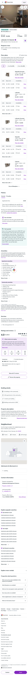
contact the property (12, 212)
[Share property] (25, 7)
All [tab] (3, 66)
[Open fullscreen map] (24, 440)
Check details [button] (5, 244)
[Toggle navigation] (2, 2)
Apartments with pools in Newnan (8, 561)
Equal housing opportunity (7, 667)
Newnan (22, 609)
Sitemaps (3, 632)
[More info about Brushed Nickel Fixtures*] (15, 265)
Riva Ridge (3, 610)
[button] (14, 16)
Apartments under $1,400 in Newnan (8, 541)
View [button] (25, 84)
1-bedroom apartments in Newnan (8, 517)
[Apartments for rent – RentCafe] (13, 2)
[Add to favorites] (21, 7)
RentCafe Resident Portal (6, 646)
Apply (20, 672)
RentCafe (3, 609)
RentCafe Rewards (5, 639)
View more (4, 223)
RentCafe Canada (5, 637)
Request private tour (22, 418)
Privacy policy (4, 653)
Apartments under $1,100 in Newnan (8, 533)
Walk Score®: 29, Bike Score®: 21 (9, 466)
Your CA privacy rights (5, 655)
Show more (5, 347)
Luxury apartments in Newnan (7, 556)
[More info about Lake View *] (9, 275)
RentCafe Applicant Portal (6, 644)
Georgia (8, 609)
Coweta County (15, 609)
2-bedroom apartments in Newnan (8, 520)
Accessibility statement (6, 658)
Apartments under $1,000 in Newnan (8, 531)
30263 (19, 431)
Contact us (3, 623)
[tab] (11, 66)
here (22, 206)
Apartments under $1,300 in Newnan (8, 539)
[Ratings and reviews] (15, 330)
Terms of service (4, 651)
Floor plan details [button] (19, 77)
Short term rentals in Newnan (7, 553)
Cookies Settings (4, 660)
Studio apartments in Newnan (7, 515)
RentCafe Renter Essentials (7, 641)
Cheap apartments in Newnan (7, 558)
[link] (24, 2)
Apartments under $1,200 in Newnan (8, 536)
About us (3, 621)
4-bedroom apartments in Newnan (8, 525)
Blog (2, 628)
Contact (7, 672)
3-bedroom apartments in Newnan (8, 522)
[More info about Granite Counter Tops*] (14, 267)
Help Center (3, 625)
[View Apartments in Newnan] (2, 7)
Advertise (3, 630)
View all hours (22, 496)
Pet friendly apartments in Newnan (8, 550)
